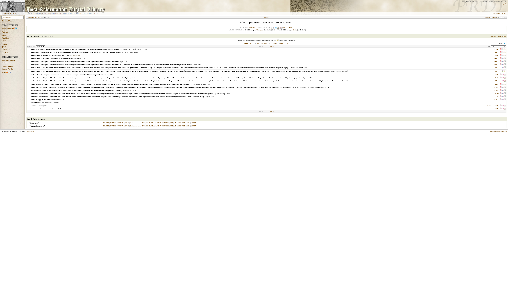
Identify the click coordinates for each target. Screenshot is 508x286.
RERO (164, 123)
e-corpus (135, 123)
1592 (212, 96)
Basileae (303, 87)
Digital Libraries (7, 66)
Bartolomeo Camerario (35, 17)
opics (4, 47)
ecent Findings (7, 28)
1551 (346, 71)
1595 (133, 90)
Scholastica (6, 53)
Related (284, 43)
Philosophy (262, 43)
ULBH (497, 78)
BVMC (127, 123)
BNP (111, 123)
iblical (4, 49)
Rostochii (119, 52)
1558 (83, 58)
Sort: (489, 46)
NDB (290, 27)
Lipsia (207, 96)
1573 (59, 109)
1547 (125, 61)
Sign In (504, 4)
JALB (156, 123)
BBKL (285, 27)
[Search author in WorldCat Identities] (272, 27)
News (4, 72)
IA (153, 123)
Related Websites (7, 69)
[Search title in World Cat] (503, 49)
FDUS (143, 123)
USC (192, 123)
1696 (227, 93)
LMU (159, 123)
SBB (496, 49)
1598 (110, 74)
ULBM (188, 123)
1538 (145, 49)
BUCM (119, 123)
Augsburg (63, 55)
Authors (5, 32)
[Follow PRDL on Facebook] (10, 72)
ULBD (179, 123)
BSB (496, 55)
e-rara (496, 87)
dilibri (131, 123)
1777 (61, 99)
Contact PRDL (30, 131)
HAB (496, 52)
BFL (104, 123)
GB (496, 58)
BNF (107, 123)
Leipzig (294, 30)
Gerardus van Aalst (491, 17)
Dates (4, 40)
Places (4, 35)
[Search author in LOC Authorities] (276, 27)
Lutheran (252, 27)
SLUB (171, 123)
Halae (34, 105)
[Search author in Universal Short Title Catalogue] (281, 27)
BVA (122, 123)
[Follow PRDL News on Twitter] (8, 72)
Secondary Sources (8, 60)
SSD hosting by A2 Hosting (498, 131)
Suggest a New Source (498, 36)
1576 (135, 52)
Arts (273, 43)
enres (4, 44)
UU (195, 123)
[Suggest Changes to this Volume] (505, 49)
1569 (310, 78)
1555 (68, 55)
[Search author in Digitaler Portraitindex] (278, 27)
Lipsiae (105, 74)
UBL (496, 67)
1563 (208, 84)
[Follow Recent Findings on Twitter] (16, 28)
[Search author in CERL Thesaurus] (274, 27)
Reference (5, 63)
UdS (175, 123)
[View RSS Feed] (14, 28)
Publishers (5, 38)
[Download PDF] (501, 49)
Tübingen (259, 30)
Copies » (490, 105)
